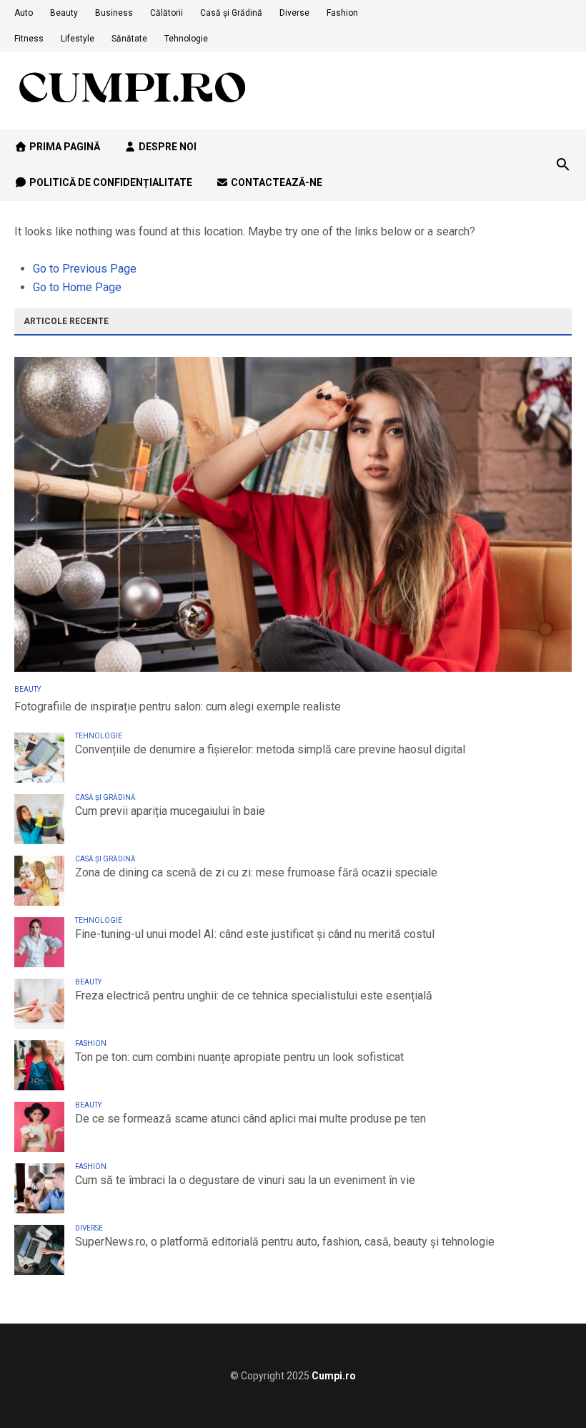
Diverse (294, 13)
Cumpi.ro (334, 1375)
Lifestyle (77, 39)
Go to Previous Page (84, 268)
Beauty (64, 13)
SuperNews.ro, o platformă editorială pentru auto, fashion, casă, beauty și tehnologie (285, 1241)
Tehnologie (186, 39)
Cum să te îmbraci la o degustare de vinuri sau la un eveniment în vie (245, 1180)
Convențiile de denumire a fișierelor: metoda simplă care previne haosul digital (270, 749)
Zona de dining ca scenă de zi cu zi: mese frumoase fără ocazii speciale (256, 872)
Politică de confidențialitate (109, 182)
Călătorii (166, 13)
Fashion (342, 13)
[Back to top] (546, 1387)
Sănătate (129, 39)
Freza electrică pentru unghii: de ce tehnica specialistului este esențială (253, 995)
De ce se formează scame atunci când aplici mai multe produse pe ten (250, 1118)
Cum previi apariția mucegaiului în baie (170, 811)
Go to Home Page (77, 287)
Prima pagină (63, 146)
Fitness (29, 39)
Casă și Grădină (231, 13)
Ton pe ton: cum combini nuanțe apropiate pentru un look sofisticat (239, 1057)
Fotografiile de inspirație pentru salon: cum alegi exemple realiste (177, 706)
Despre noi (166, 146)
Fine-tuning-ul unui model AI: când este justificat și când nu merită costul (254, 934)
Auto (23, 13)
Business (114, 13)
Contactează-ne (275, 182)
